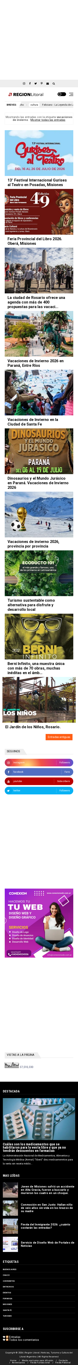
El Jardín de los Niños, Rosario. (33, 727)
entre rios (8, 1287)
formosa (7, 1299)
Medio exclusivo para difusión (37, 1360)
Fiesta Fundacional (40, 1363)
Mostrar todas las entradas (47, 120)
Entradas (14, 1337)
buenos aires (9, 1269)
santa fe (7, 1310)
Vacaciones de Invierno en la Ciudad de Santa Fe (33, 421)
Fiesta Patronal (63, 1363)
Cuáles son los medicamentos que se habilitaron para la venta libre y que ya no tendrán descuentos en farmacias (34, 1147)
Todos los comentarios (23, 1340)
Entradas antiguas (59, 737)
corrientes (9, 1281)
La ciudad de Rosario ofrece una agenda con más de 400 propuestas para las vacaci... (36, 302)
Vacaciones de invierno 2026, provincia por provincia (33, 543)
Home (13, 1360)
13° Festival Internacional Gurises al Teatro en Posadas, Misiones (37, 182)
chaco (6, 1275)
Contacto (63, 1360)
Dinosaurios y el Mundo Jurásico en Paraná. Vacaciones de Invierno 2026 (38, 483)
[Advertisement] (39, 39)
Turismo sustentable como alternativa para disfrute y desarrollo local (31, 605)
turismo (7, 1316)
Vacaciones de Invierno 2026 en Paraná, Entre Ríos (36, 363)
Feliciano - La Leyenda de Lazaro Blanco (46, 104)
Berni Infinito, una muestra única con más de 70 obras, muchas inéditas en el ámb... (36, 668)
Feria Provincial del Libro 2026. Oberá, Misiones (35, 241)
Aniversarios (18, 1363)
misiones (7, 1304)
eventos (7, 1293)
